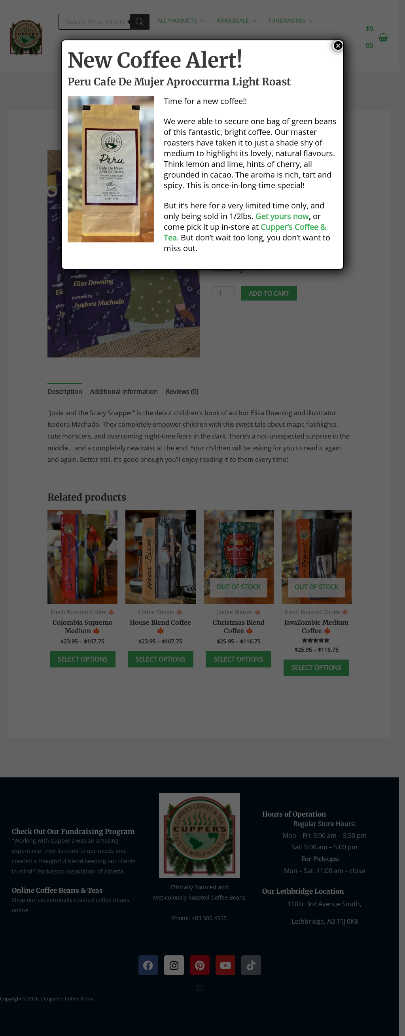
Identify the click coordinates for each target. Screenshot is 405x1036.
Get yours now (282, 216)
